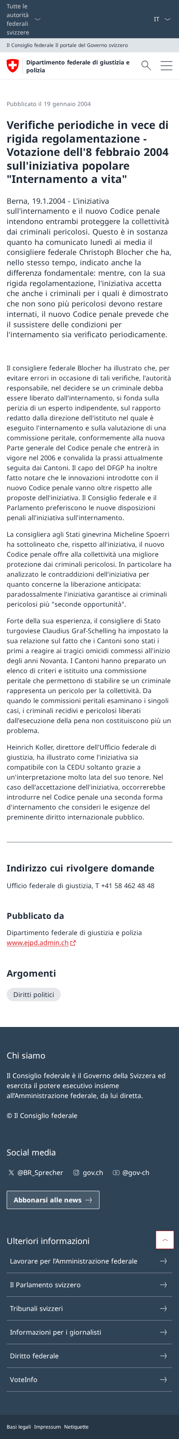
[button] (165, 1240)
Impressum (47, 1426)
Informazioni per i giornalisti (55, 1332)
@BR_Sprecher (40, 1172)
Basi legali (19, 1426)
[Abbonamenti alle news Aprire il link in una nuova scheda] (150, 19)
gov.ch (93, 1172)
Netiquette (76, 1426)
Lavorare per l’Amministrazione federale (73, 1261)
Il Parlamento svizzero (45, 1284)
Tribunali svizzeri (36, 1308)
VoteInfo (23, 1379)
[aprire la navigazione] (166, 65)
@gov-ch (135, 1172)
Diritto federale (34, 1355)
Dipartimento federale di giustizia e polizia (77, 66)
